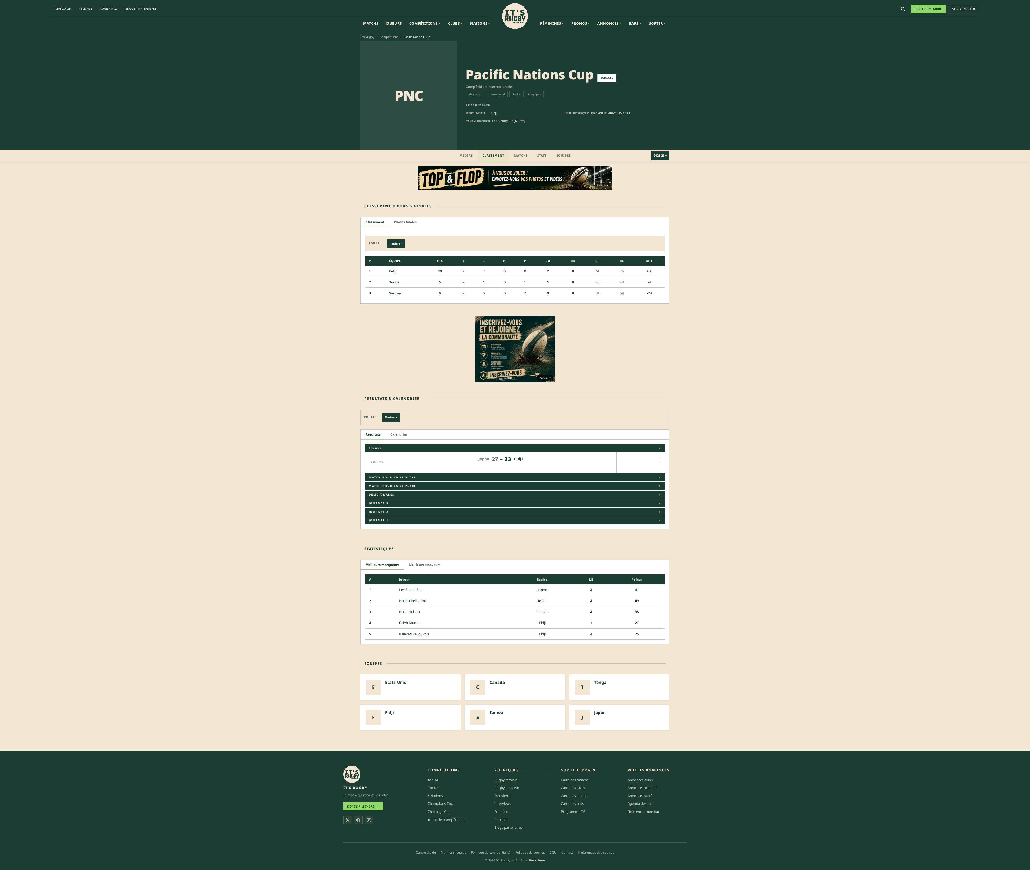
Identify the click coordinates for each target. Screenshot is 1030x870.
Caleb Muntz (409, 622)
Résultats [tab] (373, 434)
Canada (542, 611)
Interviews (502, 803)
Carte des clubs (573, 787)
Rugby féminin (506, 779)
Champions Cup (440, 803)
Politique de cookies (530, 852)
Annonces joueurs (642, 787)
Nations (480, 23)
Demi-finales (515, 494)
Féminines (551, 23)
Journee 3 (515, 503)
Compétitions (424, 23)
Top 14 (433, 779)
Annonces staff (640, 795)
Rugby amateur (506, 787)
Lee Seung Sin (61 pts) (508, 121)
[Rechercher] (902, 8)
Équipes (563, 155)
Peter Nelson (409, 611)
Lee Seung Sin (410, 589)
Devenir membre (928, 9)
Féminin (85, 8)
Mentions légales (453, 852)
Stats (542, 155)
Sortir (657, 23)
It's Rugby (367, 37)
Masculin (63, 8)
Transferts (502, 795)
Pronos (580, 23)
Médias (466, 155)
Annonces (609, 23)
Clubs (455, 23)
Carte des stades (574, 795)
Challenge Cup (439, 811)
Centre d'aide (426, 852)
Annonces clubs (640, 779)
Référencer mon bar (643, 811)
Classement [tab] (375, 222)
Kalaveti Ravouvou (414, 634)
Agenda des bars (641, 803)
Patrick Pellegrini (412, 600)
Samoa (395, 293)
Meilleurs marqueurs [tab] (382, 564)
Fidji (494, 112)
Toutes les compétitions (446, 819)
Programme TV (573, 811)
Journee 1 (515, 520)
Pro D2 (433, 787)
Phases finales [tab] (405, 222)
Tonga (394, 282)
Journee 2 (515, 512)
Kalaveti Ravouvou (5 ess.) (610, 112)
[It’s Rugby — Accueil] (351, 774)
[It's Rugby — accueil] (515, 16)
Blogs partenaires (141, 8)
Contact (567, 852)
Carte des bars (572, 803)
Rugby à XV (109, 8)
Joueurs (393, 23)
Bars (635, 23)
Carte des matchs (574, 779)
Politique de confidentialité (490, 852)
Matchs (370, 23)
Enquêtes (501, 811)
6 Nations (435, 795)
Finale (515, 448)
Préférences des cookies (596, 852)
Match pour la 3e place (515, 477)
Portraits (501, 819)
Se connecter (963, 9)
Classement (493, 155)
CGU (553, 852)
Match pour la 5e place (515, 486)
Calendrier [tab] (398, 434)
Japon (542, 589)
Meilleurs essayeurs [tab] (424, 564)
